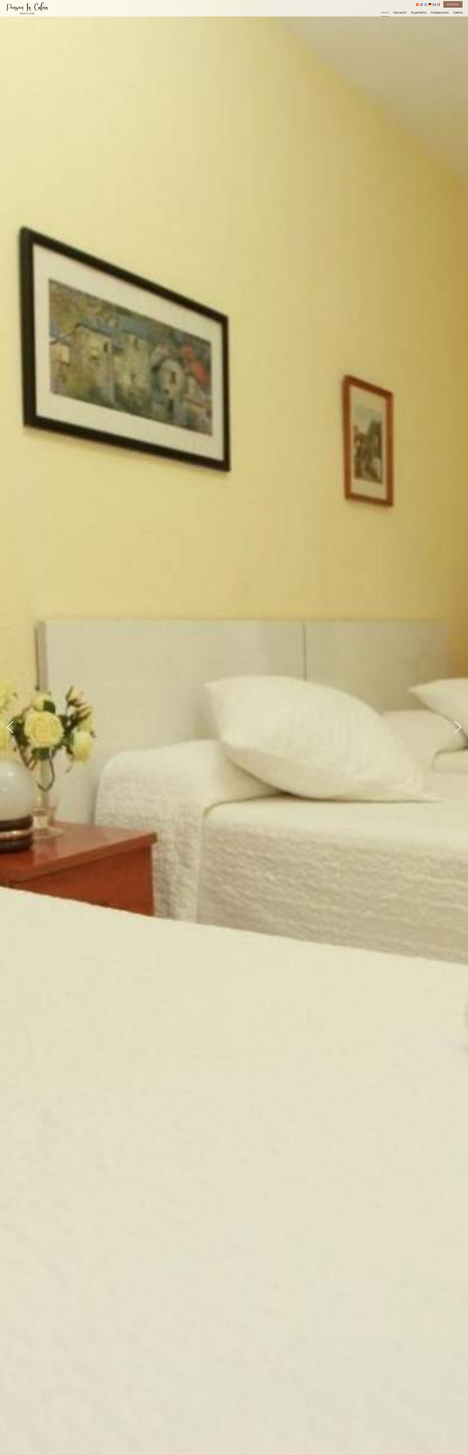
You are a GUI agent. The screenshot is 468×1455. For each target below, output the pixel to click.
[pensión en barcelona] (27, 8)
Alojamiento (419, 12)
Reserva (453, 4)
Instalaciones (440, 12)
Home (385, 12)
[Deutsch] (430, 4)
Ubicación (400, 12)
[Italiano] (438, 4)
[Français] (434, 4)
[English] (421, 4)
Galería (458, 12)
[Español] (417, 4)
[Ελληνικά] (425, 4)
